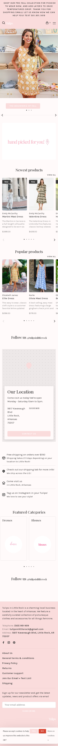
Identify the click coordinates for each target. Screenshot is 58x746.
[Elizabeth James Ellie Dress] (14, 275)
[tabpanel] (29, 69)
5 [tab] (34, 566)
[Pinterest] (14, 642)
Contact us (29, 434)
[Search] (4, 23)
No (42, 731)
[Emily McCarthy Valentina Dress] (41, 194)
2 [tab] (29, 110)
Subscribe (29, 711)
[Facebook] (3, 642)
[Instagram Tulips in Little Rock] (9, 642)
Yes (34, 731)
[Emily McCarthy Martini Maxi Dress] (14, 194)
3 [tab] (31, 110)
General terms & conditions (18, 658)
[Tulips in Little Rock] (52, 719)
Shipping (7, 683)
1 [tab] (26, 110)
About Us (7, 653)
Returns (7, 668)
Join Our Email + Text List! (16, 678)
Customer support (12, 673)
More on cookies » (51, 735)
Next (55, 115)
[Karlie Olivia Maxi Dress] (41, 275)
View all (51, 175)
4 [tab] (31, 566)
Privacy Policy (9, 663)
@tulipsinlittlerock (37, 337)
